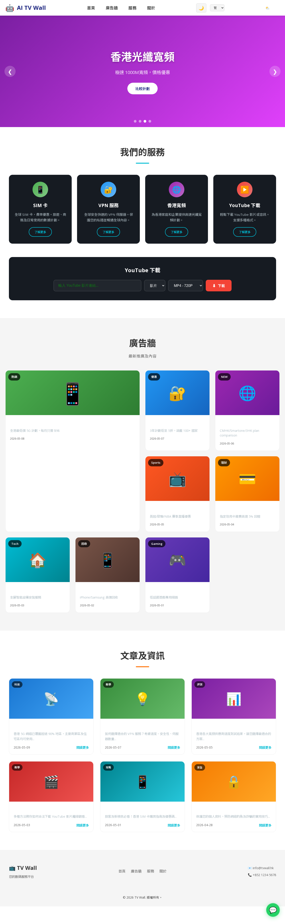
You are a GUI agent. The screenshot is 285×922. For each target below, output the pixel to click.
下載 (218, 285)
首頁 (91, 7)
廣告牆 (112, 7)
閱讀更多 (82, 747)
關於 (151, 7)
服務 (132, 7)
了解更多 (40, 232)
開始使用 (142, 88)
